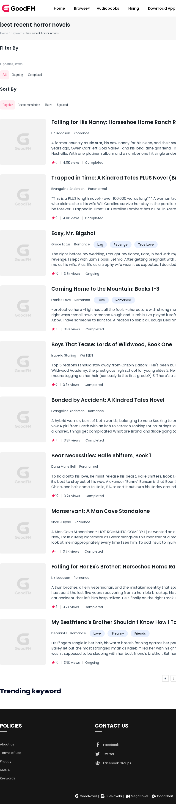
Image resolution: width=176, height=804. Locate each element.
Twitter (108, 754)
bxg (100, 244)
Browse (81, 8)
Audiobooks (108, 8)
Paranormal (97, 188)
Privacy (5, 761)
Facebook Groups (117, 763)
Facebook (111, 744)
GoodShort (165, 796)
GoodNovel (88, 796)
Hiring (133, 8)
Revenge (121, 244)
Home (59, 8)
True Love (146, 244)
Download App (161, 8)
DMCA (5, 769)
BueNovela (114, 796)
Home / (5, 33)
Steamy (117, 633)
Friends (140, 633)
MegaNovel (139, 796)
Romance (81, 133)
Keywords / (18, 33)
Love (101, 300)
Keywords (7, 778)
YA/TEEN (86, 355)
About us (7, 744)
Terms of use (10, 753)
